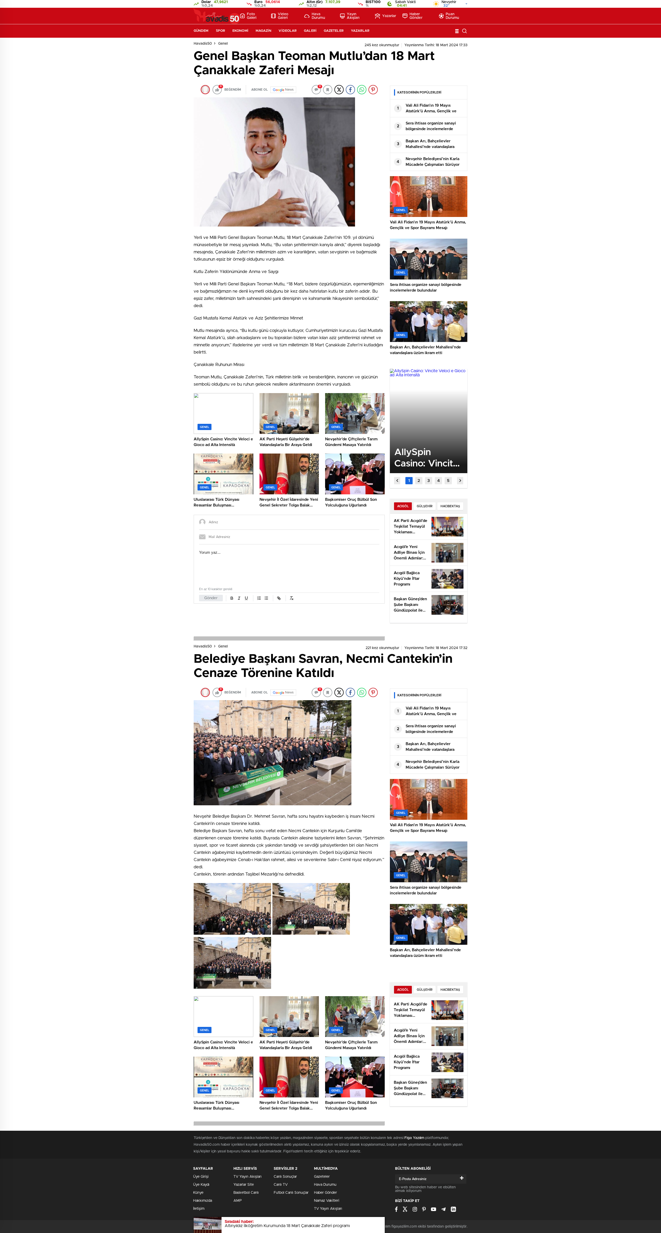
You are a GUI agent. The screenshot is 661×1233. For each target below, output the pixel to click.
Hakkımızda (202, 1201)
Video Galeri (283, 16)
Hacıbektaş (450, 506)
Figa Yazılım (414, 1138)
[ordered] (259, 598)
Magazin (264, 31)
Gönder (211, 598)
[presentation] (397, 480)
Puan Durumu (452, 16)
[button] (409, 480)
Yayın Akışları (353, 16)
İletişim (198, 1209)
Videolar (288, 31)
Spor (220, 31)
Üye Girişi (201, 1177)
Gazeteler (334, 31)
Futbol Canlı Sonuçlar (291, 1193)
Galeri (310, 31)
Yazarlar (389, 16)
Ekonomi (240, 31)
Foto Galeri (252, 16)
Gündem (201, 31)
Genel (223, 43)
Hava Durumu (318, 16)
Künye (198, 1193)
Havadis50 (203, 43)
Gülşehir (424, 506)
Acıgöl (403, 506)
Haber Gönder (416, 16)
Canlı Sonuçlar (285, 1177)
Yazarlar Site (243, 1185)
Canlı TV (281, 1185)
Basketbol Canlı (246, 1193)
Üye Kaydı (201, 1185)
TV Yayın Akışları (247, 1177)
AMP (237, 1201)
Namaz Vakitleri (326, 1201)
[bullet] (266, 598)
